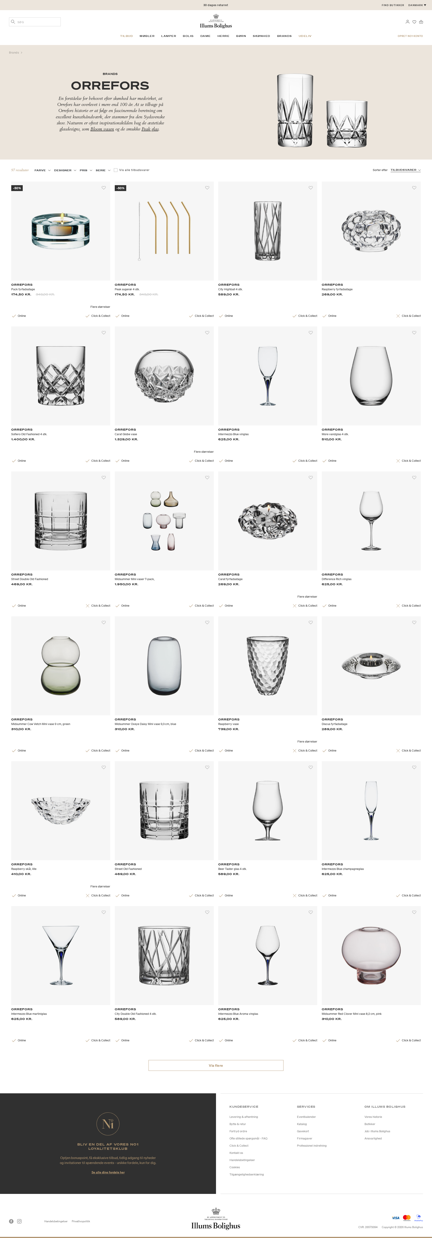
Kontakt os (236, 1153)
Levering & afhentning (244, 1117)
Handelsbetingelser (242, 1160)
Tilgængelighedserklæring (247, 1174)
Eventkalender (306, 1117)
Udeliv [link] (305, 36)
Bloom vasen (102, 129)
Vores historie (373, 1117)
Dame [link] (205, 36)
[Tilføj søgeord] (13, 22)
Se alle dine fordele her (108, 1172)
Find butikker (393, 5)
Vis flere (216, 1065)
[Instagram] (19, 1221)
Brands (14, 52)
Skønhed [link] (261, 36)
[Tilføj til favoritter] (104, 188)
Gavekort (303, 1131)
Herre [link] (224, 36)
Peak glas (150, 129)
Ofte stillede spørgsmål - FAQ (248, 1138)
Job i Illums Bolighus (377, 1131)
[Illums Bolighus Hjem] (216, 20)
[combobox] (35, 21)
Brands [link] (284, 36)
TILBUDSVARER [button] (403, 170)
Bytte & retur (238, 1124)
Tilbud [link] (126, 36)
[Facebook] (11, 1221)
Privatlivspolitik (81, 1221)
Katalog (302, 1124)
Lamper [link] (168, 36)
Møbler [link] (147, 36)
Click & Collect (239, 1146)
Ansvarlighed (373, 1138)
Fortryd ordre (238, 1131)
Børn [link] (241, 36)
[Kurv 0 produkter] (421, 21)
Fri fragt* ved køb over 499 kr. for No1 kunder (216, 5)
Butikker (369, 1124)
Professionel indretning (312, 1146)
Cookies (235, 1167)
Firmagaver (304, 1138)
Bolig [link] (188, 36)
